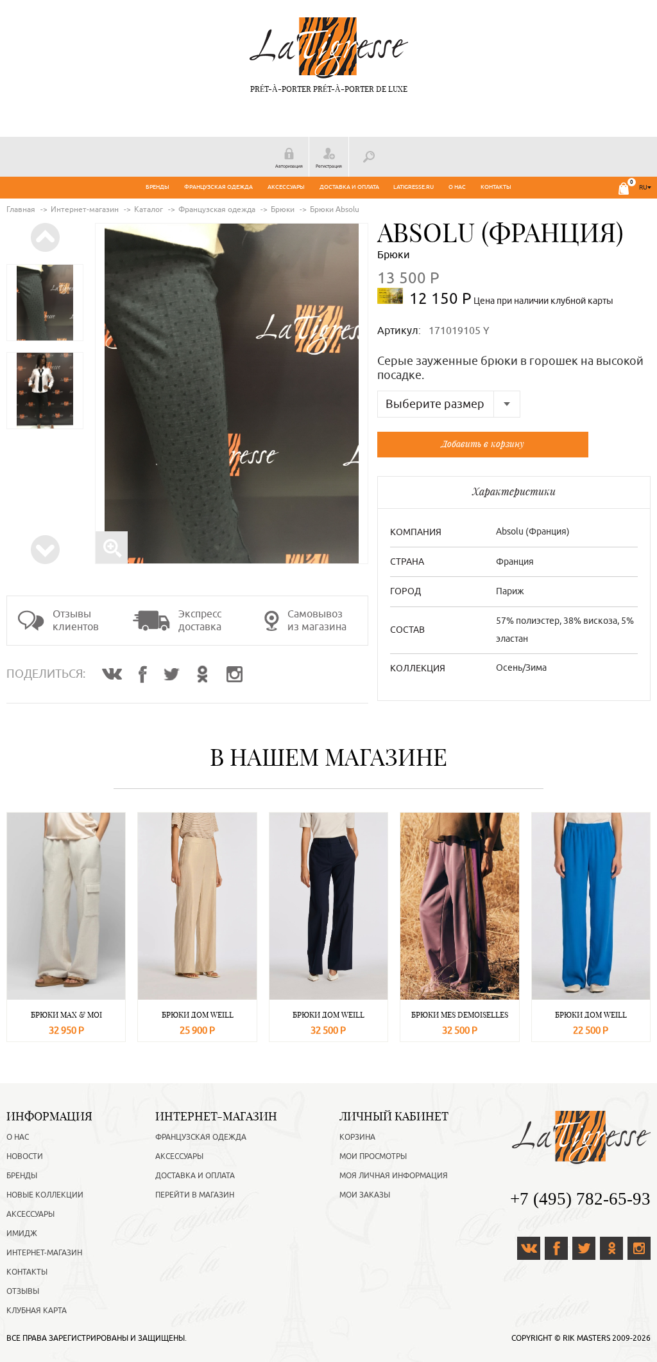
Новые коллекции (44, 1195)
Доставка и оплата (349, 187)
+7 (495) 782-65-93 (580, 1198)
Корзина (357, 1137)
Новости (24, 1156)
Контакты (496, 187)
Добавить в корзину (482, 444)
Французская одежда (218, 187)
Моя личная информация (393, 1176)
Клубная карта (36, 1310)
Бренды (157, 187)
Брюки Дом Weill (198, 1015)
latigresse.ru (413, 187)
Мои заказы (364, 1195)
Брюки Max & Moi (66, 1015)
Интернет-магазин (44, 1253)
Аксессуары (286, 187)
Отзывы (22, 1291)
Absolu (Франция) (500, 233)
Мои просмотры (373, 1156)
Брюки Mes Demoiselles (459, 1015)
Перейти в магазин (194, 1195)
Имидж (21, 1233)
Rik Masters (586, 1338)
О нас (457, 187)
